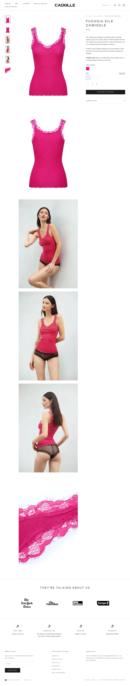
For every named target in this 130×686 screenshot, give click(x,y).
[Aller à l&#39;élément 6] (8, 69)
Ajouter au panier (105, 92)
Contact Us (55, 656)
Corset (8, 3)
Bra (16, 3)
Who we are (56, 662)
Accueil (89, 16)
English (105, 5)
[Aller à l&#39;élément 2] (8, 29)
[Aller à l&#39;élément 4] (8, 49)
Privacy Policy (56, 669)
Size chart (122, 73)
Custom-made (11, 6)
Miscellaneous (40, 3)
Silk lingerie (98, 16)
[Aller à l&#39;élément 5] (8, 59)
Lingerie (26, 3)
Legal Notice (56, 666)
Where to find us (57, 659)
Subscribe (12, 670)
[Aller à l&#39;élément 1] (8, 19)
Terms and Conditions (59, 673)
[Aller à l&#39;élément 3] (8, 39)
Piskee (122, 680)
